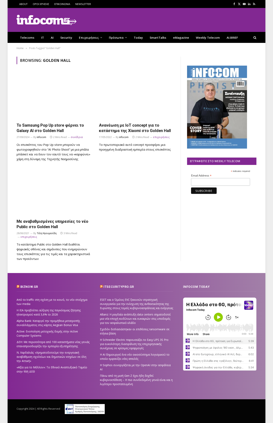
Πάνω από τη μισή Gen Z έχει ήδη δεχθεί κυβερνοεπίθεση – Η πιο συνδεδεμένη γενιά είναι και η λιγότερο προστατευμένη (136, 380)
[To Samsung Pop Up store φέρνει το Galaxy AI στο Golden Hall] (54, 95)
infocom (41, 137)
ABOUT (23, 4)
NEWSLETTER (83, 4)
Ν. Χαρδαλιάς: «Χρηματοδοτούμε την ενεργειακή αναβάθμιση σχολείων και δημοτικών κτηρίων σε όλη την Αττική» (51, 357)
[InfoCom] (47, 20)
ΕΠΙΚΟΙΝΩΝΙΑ (62, 4)
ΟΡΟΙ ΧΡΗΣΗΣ (41, 4)
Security (66, 37)
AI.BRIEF (232, 37)
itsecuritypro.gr (119, 287)
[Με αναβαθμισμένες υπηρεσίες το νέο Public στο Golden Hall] (54, 192)
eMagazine (181, 37)
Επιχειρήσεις (89, 37)
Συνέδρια (77, 137)
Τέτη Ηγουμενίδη (47, 233)
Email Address (201, 175)
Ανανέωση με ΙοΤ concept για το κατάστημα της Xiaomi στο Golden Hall (135, 128)
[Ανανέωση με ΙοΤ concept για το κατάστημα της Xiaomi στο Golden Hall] (136, 95)
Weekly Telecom (208, 37)
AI (52, 37)
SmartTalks (158, 37)
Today (138, 37)
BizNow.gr (29, 287)
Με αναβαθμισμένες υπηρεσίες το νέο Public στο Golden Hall (52, 224)
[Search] (254, 37)
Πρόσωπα (116, 37)
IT (42, 37)
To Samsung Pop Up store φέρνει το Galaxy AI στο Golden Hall (50, 128)
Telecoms (27, 37)
